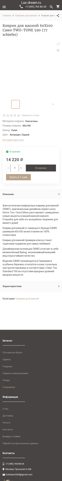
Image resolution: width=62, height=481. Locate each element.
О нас (5, 408)
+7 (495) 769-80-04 (35, 6)
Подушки (7, 366)
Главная (7, 15)
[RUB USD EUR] (55, 480)
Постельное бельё (12, 352)
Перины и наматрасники (15, 373)
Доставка (8, 415)
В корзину (40, 168)
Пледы (6, 380)
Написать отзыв (30, 115)
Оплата (6, 422)
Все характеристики (13, 140)
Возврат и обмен (11, 436)
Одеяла (7, 359)
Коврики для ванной (26, 15)
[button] (53, 104)
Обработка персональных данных (20, 443)
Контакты (8, 429)
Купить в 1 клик (18, 177)
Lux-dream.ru (31, 3)
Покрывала (9, 387)
